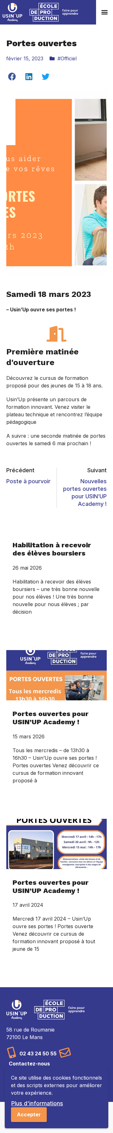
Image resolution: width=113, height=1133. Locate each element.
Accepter (29, 1114)
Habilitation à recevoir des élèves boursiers (52, 549)
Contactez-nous (29, 1063)
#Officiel (67, 58)
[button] (105, 12)
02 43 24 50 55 (37, 1053)
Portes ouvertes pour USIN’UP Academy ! (51, 718)
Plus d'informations (37, 1103)
